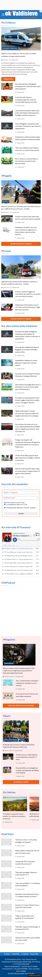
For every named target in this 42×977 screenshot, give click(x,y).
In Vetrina (9, 792)
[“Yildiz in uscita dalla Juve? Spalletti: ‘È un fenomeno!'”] (7, 918)
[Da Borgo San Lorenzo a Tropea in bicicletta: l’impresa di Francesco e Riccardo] (21, 731)
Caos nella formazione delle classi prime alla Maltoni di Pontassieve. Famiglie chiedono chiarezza (27, 113)
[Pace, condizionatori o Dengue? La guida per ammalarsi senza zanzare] (8, 682)
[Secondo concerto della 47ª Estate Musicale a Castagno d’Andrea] (7, 376)
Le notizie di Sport (21, 782)
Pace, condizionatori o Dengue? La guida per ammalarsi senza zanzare (27, 683)
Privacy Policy (34, 954)
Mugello (6, 201)
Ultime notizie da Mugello (21, 244)
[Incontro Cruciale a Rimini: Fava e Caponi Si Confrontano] (7, 907)
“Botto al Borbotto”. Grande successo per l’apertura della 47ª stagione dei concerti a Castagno (27, 413)
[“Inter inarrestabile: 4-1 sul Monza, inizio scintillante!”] (7, 885)
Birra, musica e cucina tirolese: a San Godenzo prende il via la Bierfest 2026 (26, 161)
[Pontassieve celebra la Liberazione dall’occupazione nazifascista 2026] (7, 139)
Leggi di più (8, 79)
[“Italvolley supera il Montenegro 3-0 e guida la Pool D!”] (7, 929)
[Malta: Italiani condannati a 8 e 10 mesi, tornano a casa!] (7, 852)
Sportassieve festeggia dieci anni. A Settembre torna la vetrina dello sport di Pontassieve (28, 387)
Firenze (5, 276)
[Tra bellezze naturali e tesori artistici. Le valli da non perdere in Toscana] (15, 804)
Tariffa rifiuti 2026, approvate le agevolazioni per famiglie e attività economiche (27, 457)
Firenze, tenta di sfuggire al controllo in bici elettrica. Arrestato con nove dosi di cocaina (28, 294)
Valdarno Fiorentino (10, 48)
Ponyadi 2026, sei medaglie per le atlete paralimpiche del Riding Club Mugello (27, 770)
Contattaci (7, 954)
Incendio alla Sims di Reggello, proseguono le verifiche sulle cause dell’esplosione (28, 86)
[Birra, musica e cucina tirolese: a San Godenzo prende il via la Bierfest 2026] (7, 161)
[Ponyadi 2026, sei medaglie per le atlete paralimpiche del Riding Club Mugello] (8, 770)
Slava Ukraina (8, 663)
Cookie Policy (15, 954)
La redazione (25, 954)
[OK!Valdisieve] (21, 14)
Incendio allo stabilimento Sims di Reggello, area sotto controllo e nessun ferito (27, 349)
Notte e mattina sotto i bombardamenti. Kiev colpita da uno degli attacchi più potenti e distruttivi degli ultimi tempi (19, 670)
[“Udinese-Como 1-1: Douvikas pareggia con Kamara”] (7, 842)
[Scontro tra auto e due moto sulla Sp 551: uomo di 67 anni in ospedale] (7, 218)
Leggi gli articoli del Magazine (21, 705)
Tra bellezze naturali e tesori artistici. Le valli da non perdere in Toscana (14, 816)
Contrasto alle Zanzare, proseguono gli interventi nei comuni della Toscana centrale (26, 99)
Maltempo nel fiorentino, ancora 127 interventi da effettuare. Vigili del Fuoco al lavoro (27, 307)
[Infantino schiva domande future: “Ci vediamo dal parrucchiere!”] (7, 896)
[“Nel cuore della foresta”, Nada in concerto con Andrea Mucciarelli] (7, 150)
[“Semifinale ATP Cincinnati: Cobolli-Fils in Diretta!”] (7, 863)
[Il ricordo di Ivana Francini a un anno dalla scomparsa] (8, 696)
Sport (22, 740)
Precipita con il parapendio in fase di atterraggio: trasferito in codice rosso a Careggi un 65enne (27, 400)
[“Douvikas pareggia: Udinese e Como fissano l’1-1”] (7, 874)
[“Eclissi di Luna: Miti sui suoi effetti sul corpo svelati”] (7, 939)
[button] (40, 15)
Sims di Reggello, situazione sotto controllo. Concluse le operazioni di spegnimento (28, 126)
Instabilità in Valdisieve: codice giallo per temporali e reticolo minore (26, 362)
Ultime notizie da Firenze (21, 319)
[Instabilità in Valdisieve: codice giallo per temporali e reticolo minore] (7, 362)
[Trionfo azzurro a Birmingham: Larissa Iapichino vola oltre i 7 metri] (8, 757)
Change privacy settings (34, 975)
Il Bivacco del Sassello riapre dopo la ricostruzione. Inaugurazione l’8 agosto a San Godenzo (27, 471)
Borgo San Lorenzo (10, 740)
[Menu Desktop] (3, 15)
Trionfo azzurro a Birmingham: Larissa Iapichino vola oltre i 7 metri (27, 757)
